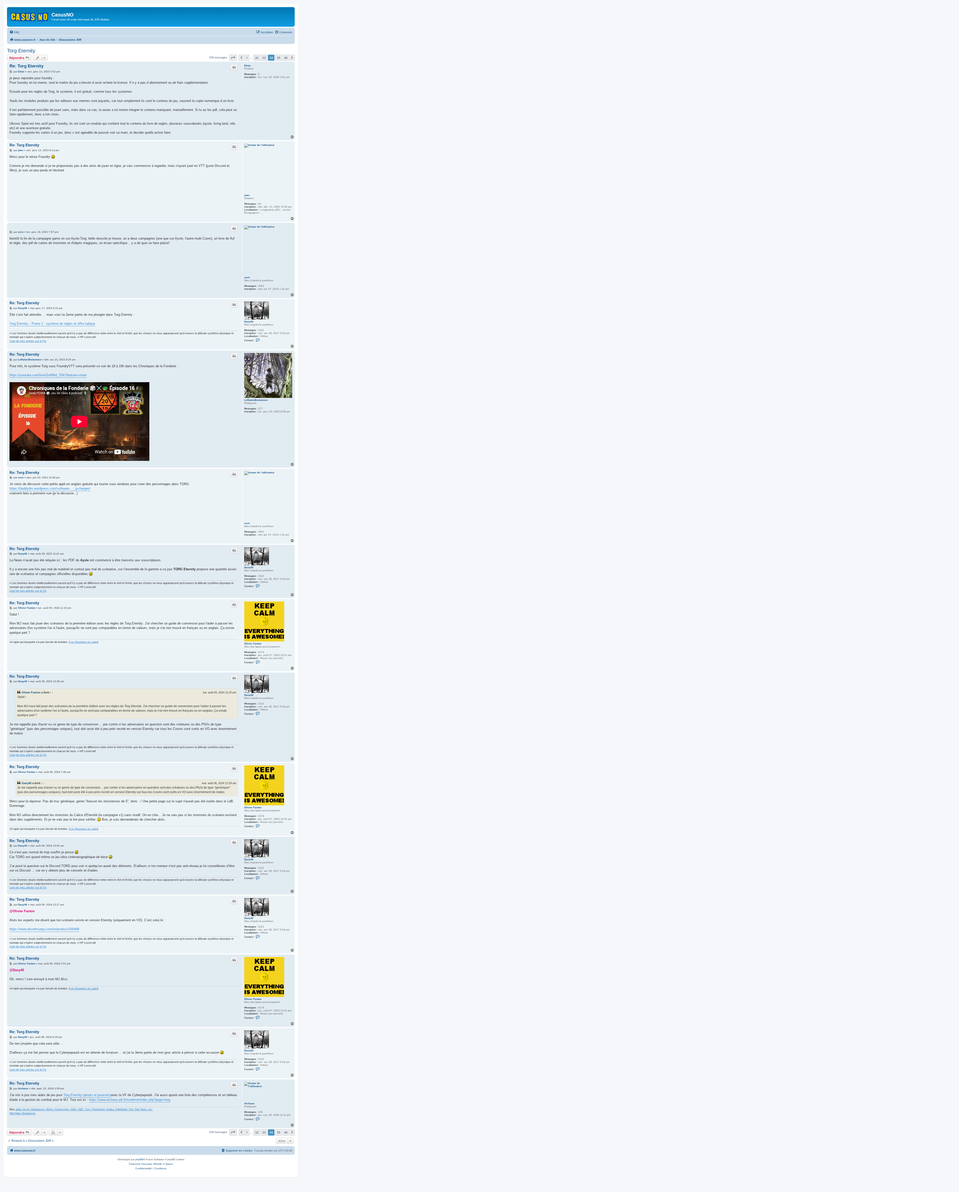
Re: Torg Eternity (26, 66)
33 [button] (264, 57)
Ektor (247, 65)
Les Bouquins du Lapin (83, 641)
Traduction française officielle (145, 1164)
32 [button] (256, 57)
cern (247, 277)
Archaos (249, 1103)
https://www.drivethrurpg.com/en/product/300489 (44, 929)
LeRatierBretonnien (256, 400)
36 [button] (285, 57)
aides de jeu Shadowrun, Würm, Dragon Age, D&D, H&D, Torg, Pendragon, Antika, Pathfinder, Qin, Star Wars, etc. (84, 1109)
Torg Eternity (21, 50)
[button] (233, 58)
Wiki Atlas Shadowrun (22, 1113)
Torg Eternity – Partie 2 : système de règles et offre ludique (52, 323)
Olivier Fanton (252, 643)
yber (247, 195)
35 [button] (278, 57)
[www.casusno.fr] (29, 16)
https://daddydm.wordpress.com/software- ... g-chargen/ (49, 488)
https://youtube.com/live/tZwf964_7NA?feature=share (48, 375)
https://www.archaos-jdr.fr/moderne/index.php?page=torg (129, 1100)
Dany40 (248, 321)
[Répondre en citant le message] (234, 67)
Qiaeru (169, 1164)
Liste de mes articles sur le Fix (27, 340)
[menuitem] (14, 32)
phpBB (139, 1159)
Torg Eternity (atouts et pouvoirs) (87, 1095)
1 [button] (247, 57)
